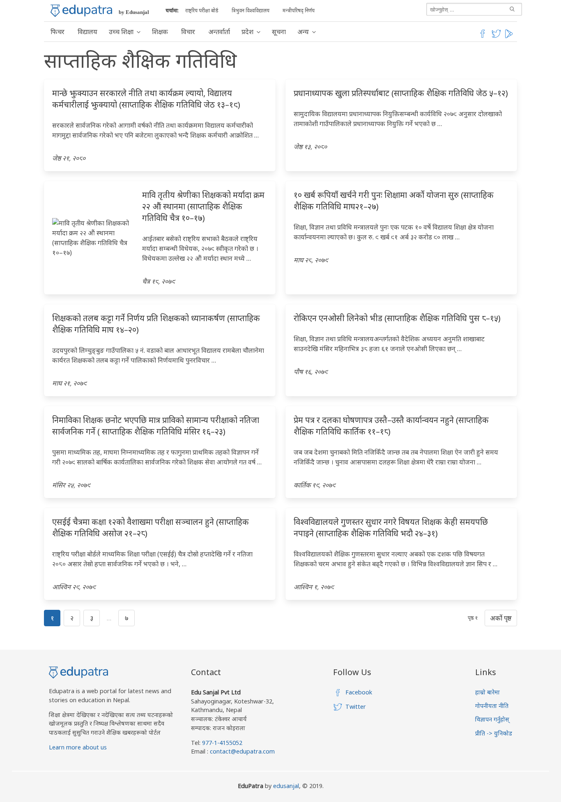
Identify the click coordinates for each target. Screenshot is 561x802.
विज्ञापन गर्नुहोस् (492, 719)
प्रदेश (247, 31)
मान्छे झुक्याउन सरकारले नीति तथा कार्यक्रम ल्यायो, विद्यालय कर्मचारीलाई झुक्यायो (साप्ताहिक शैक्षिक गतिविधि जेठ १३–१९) (146, 98)
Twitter (355, 706)
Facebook (358, 692)
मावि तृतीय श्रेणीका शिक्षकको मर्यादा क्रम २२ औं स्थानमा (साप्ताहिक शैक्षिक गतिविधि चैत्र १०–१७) (203, 206)
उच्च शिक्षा (121, 31)
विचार (188, 31)
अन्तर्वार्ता (219, 31)
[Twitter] (497, 36)
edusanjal (286, 786)
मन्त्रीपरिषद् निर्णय (299, 10)
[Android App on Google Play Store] (510, 36)
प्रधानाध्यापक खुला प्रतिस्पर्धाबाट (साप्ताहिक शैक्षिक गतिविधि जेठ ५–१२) (401, 93)
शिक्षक (160, 31)
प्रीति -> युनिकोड (493, 733)
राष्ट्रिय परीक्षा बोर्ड (201, 10)
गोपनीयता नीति (491, 706)
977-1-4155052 (222, 743)
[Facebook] (483, 36)
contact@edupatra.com (241, 751)
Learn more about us (78, 747)
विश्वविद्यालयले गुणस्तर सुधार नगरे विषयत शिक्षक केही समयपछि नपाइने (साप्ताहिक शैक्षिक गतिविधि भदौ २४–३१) (391, 527)
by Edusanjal (134, 12)
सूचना (279, 31)
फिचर (57, 31)
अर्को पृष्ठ (501, 618)
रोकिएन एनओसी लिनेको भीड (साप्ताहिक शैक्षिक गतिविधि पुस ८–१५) (397, 318)
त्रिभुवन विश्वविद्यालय (250, 10)
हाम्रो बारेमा (487, 692)
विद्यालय (87, 31)
